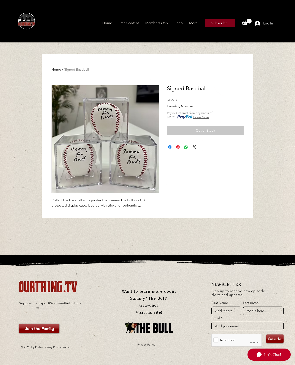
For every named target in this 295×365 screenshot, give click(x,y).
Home (56, 69)
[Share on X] (194, 147)
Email (215, 318)
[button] (128, 23)
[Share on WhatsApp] (186, 147)
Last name (251, 303)
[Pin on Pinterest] (178, 147)
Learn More (201, 117)
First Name (219, 303)
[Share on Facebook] (169, 147)
